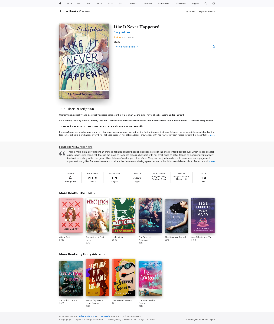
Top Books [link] (190, 11)
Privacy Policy (114, 320)
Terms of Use (130, 320)
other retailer (105, 316)
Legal (141, 320)
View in (125, 47)
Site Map (151, 320)
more (212, 135)
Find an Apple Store (87, 316)
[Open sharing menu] (214, 47)
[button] (205, 3)
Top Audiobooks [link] (207, 11)
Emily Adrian (122, 32)
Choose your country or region (200, 320)
